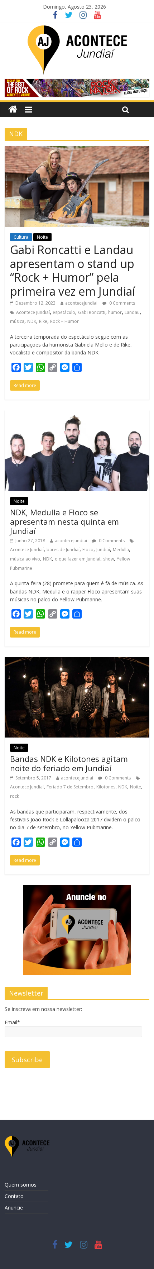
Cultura (21, 237)
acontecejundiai (81, 303)
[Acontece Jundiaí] (13, 109)
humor (115, 312)
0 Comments (121, 303)
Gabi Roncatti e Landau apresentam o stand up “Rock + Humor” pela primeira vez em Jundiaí (72, 270)
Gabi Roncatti (91, 312)
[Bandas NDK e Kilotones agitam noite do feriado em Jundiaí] (77, 661)
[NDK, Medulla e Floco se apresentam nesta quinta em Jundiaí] (77, 415)
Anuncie (14, 1207)
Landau (132, 312)
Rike (43, 321)
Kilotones (105, 787)
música (17, 321)
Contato (14, 1196)
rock (14, 796)
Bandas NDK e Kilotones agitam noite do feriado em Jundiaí (69, 763)
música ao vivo (25, 559)
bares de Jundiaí (63, 550)
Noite (42, 237)
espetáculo (64, 312)
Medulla (121, 550)
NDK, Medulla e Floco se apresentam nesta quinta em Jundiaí (64, 521)
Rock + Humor (64, 321)
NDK (31, 321)
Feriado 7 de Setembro (70, 787)
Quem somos (21, 1184)
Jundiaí (103, 550)
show (108, 559)
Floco (87, 550)
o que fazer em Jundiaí (77, 559)
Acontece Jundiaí (33, 312)
